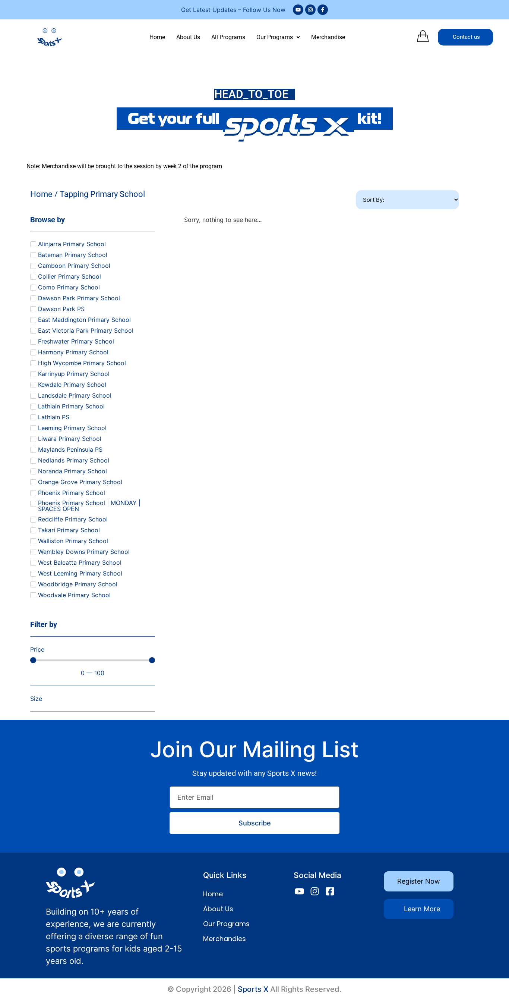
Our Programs (274, 37)
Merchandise (328, 37)
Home (157, 37)
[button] (278, 37)
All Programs (228, 37)
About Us (188, 37)
